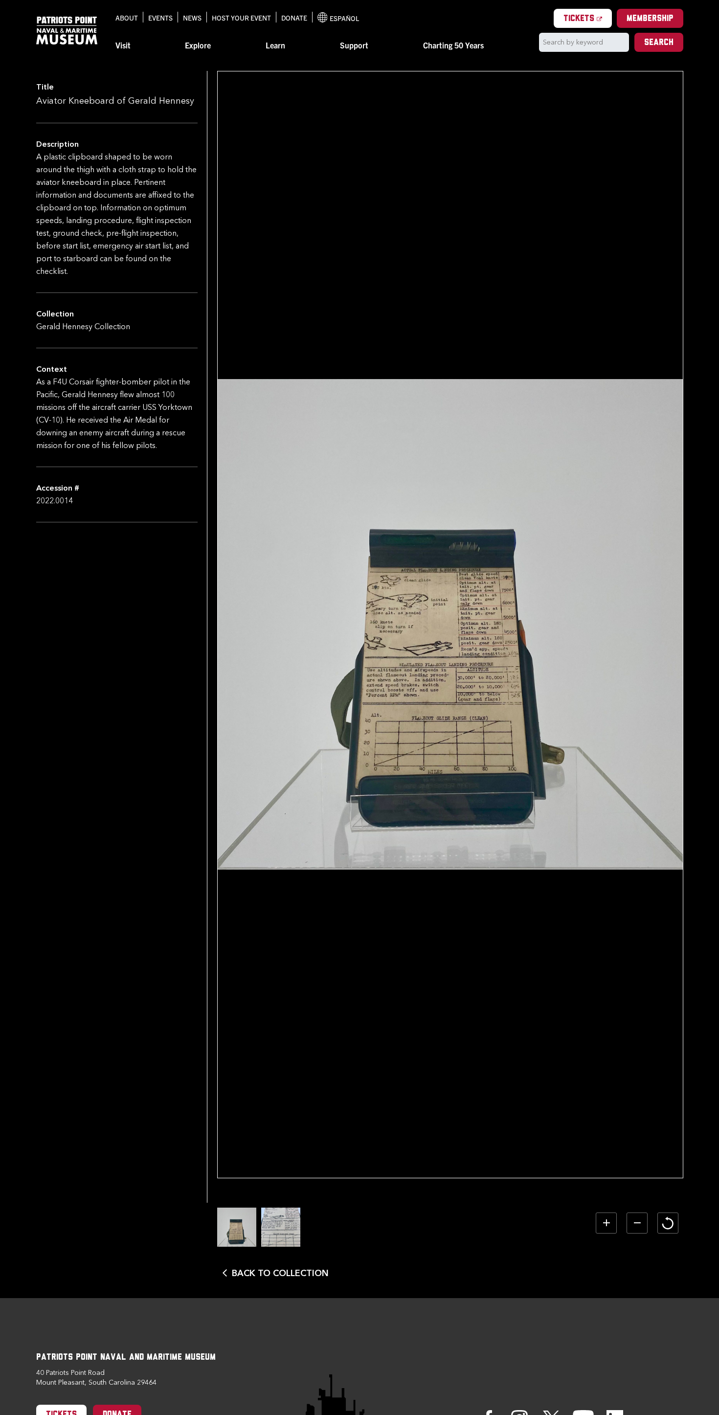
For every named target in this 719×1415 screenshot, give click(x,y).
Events (160, 17)
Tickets (587, 18)
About (126, 17)
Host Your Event (241, 17)
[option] (236, 1227)
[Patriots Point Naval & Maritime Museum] (67, 31)
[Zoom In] (606, 1223)
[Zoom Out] (637, 1223)
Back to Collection (280, 1273)
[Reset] (667, 1223)
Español (338, 18)
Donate (294, 17)
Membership (650, 19)
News (192, 17)
